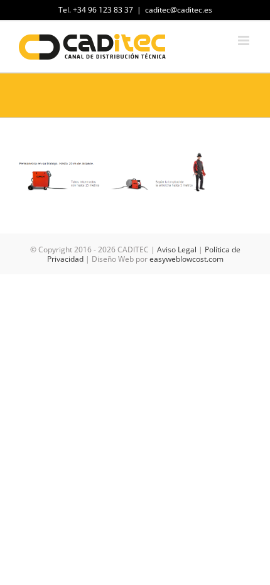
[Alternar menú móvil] (244, 40)
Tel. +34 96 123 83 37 (95, 9)
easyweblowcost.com (186, 259)
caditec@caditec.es (178, 9)
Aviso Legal (177, 249)
